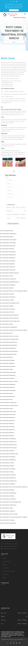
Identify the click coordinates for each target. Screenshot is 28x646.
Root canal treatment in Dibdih (20, 290)
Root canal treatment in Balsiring (6, 248)
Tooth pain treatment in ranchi (7, 632)
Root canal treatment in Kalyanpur (7, 363)
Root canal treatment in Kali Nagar (7, 360)
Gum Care (10, 187)
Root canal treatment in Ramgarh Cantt (8, 480)
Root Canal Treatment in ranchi (7, 631)
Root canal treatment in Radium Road (7, 477)
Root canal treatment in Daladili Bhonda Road (9, 281)
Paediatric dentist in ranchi (6, 634)
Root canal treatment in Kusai (6, 399)
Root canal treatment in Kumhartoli (7, 396)
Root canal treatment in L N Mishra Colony (8, 405)
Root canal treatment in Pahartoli (7, 450)
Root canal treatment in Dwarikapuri (7, 297)
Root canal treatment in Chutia (6, 275)
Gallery (4, 564)
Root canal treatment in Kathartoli (7, 387)
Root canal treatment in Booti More (7, 266)
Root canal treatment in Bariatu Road (7, 254)
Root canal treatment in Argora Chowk (8, 239)
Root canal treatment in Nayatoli (6, 435)
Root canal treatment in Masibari (6, 423)
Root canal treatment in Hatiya (6, 324)
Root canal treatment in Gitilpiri (6, 306)
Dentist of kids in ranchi (19, 632)
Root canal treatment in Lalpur (6, 408)
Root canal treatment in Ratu (6, 486)
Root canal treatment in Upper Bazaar (8, 523)
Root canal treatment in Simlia (6, 508)
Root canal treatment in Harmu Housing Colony (9, 321)
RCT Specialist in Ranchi (8, 571)
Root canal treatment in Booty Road (7, 269)
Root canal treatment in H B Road (7, 312)
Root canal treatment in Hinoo (6, 333)
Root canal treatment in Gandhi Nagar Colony (9, 303)
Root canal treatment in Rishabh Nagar (8, 492)
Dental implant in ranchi (6, 636)
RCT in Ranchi (3, 635)
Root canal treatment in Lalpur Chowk (8, 411)
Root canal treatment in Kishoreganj (7, 390)
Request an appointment (13, 223)
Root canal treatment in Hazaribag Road (8, 327)
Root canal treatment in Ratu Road (20, 486)
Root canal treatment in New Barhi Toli (8, 441)
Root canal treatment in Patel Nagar (7, 456)
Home (13, 42)
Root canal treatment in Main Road (7, 420)
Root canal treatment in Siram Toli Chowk (8, 514)
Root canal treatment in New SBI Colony (8, 444)
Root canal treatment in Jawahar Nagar (8, 354)
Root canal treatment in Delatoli (6, 287)
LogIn (4, 577)
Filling (9, 183)
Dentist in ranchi (21, 635)
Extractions (10, 180)
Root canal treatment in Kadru (6, 357)
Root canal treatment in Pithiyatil (6, 465)
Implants (10, 190)
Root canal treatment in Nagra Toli (7, 429)
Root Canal (10, 197)
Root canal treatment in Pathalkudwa (7, 459)
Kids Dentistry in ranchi (17, 634)
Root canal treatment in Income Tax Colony (9, 336)
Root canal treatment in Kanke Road (7, 375)
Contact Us (6, 574)
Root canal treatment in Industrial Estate (8, 345)
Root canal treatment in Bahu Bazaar (7, 245)
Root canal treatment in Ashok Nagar (7, 242)
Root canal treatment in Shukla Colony (8, 505)
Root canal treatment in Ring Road (7, 489)
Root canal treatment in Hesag (6, 330)
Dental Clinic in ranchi (19, 631)
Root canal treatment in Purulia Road (7, 474)
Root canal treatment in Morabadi (7, 426)
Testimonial (6, 568)
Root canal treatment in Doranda (6, 294)
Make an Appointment (14, 10)
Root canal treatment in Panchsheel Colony (9, 453)
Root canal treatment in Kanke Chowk (8, 372)
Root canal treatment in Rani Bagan (7, 483)
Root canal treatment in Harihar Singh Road (9, 315)
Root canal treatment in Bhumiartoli (7, 257)
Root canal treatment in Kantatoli (7, 378)
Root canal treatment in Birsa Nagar (7, 260)
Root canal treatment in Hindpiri (20, 330)
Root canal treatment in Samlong (7, 495)
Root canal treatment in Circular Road (7, 278)
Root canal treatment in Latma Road (7, 414)
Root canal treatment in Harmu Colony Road (9, 318)
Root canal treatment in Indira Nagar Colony (9, 339)
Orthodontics (11, 193)
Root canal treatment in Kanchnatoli (7, 366)
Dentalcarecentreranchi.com (9, 548)
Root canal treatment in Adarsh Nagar (8, 233)
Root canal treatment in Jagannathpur (8, 348)
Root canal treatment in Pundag (6, 471)
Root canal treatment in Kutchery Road (8, 402)
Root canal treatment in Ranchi (6, 230)
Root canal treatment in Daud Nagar (7, 284)
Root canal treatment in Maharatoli (7, 417)
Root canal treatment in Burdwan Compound (9, 272)
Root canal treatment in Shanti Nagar (7, 499)
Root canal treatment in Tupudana (7, 520)
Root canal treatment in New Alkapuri (7, 438)
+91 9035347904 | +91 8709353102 (14, 4)
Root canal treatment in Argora (6, 236)
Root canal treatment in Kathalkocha (7, 384)
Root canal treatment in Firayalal (6, 300)
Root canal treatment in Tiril (6, 517)
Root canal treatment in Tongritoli (19, 517)
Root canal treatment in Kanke (6, 369)
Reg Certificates (6, 561)
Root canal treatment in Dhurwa (6, 290)
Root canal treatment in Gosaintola (7, 309)
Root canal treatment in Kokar (6, 393)
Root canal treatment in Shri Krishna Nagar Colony (10, 502)
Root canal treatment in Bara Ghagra (7, 251)
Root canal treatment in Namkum (7, 432)
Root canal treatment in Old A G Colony (8, 447)
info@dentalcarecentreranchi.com (14, 7)
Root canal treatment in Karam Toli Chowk (8, 381)
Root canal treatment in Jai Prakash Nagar (8, 351)
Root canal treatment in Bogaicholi (7, 263)
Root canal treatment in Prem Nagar (7, 468)
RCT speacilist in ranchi (12, 635)
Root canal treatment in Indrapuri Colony (8, 342)
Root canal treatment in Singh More (7, 511)
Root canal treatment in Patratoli (7, 462)
